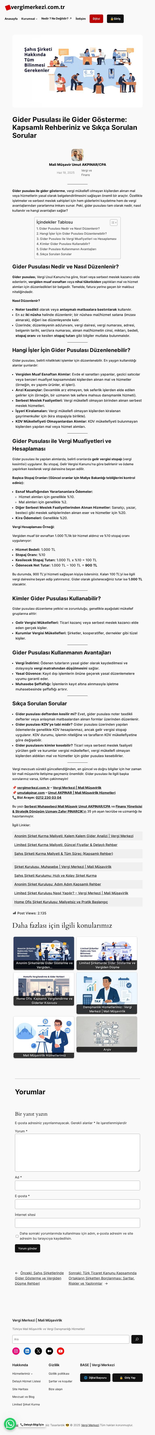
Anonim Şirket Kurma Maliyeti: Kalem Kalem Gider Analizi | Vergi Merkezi (73, 836)
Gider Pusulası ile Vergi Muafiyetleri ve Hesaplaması (78, 239)
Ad (18, 1177)
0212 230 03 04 (48, 797)
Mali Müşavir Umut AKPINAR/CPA (77, 165)
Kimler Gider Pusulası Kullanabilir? (65, 244)
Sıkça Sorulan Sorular (56, 254)
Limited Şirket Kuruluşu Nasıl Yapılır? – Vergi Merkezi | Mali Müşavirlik (71, 893)
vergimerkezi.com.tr (33, 788)
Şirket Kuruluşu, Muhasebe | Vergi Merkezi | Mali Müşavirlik (62, 867)
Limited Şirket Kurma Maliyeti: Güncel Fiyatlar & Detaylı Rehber (65, 845)
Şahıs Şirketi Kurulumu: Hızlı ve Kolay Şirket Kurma (55, 876)
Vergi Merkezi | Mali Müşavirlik (77, 788)
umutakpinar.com (31, 793)
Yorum (21, 1131)
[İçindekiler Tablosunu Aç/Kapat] (111, 222)
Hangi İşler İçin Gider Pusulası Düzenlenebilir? (73, 233)
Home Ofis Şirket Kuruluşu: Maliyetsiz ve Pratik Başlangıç (61, 902)
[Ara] (137, 1339)
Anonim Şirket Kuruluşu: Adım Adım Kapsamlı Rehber (57, 884)
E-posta (22, 1196)
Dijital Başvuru (95, 1377)
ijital (96, 18)
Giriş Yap (127, 1377)
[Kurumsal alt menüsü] (37, 19)
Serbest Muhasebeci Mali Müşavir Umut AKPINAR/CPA (67, 806)
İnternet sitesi (25, 1215)
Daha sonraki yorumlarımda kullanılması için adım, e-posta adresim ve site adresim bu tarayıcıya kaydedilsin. (76, 1235)
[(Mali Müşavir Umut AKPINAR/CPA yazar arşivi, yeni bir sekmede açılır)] (77, 160)
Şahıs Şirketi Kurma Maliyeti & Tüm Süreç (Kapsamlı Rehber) (63, 854)
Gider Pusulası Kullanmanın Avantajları (68, 249)
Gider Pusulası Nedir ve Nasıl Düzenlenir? (69, 228)
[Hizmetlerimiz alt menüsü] (32, 1374)
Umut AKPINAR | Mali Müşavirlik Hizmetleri (81, 793)
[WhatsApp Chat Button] (10, 1424)
